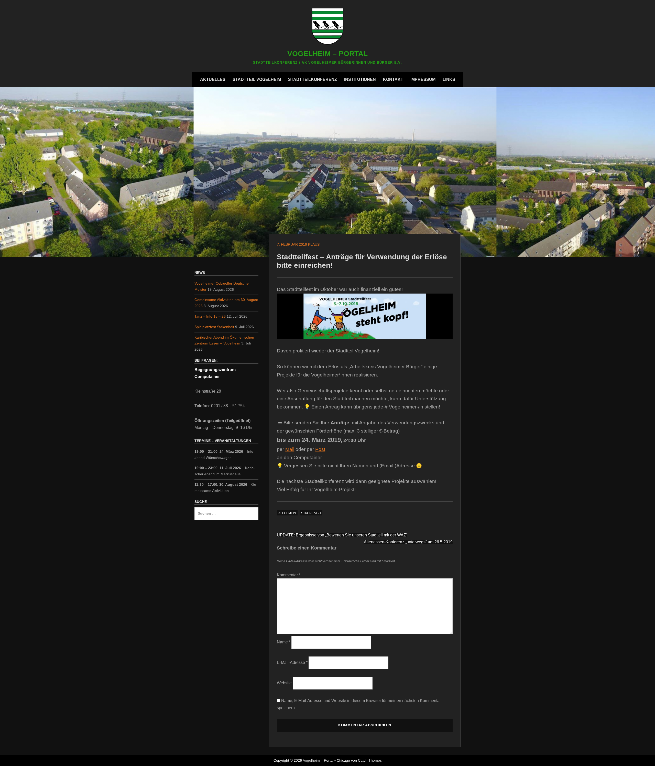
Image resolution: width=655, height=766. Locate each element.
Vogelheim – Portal (327, 54)
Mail (289, 449)
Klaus (314, 244)
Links (449, 79)
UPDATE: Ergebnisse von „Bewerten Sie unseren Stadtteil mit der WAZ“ (342, 535)
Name (283, 642)
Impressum (422, 79)
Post (320, 449)
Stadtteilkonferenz (312, 79)
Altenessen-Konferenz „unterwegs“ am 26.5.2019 (408, 542)
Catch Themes (370, 760)
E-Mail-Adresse (292, 662)
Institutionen (360, 79)
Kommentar (288, 575)
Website (284, 683)
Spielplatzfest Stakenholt (214, 327)
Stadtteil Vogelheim (257, 79)
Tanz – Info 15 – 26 (210, 316)
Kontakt (393, 79)
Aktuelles (212, 79)
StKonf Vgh (311, 513)
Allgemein (287, 513)
